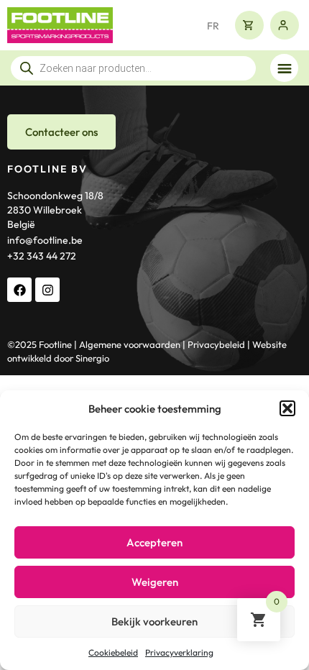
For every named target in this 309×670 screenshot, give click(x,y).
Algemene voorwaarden (129, 344)
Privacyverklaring (179, 652)
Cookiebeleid (113, 652)
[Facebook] (19, 289)
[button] (287, 408)
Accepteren (154, 542)
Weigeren (155, 582)
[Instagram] (47, 289)
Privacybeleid (216, 344)
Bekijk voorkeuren (154, 621)
